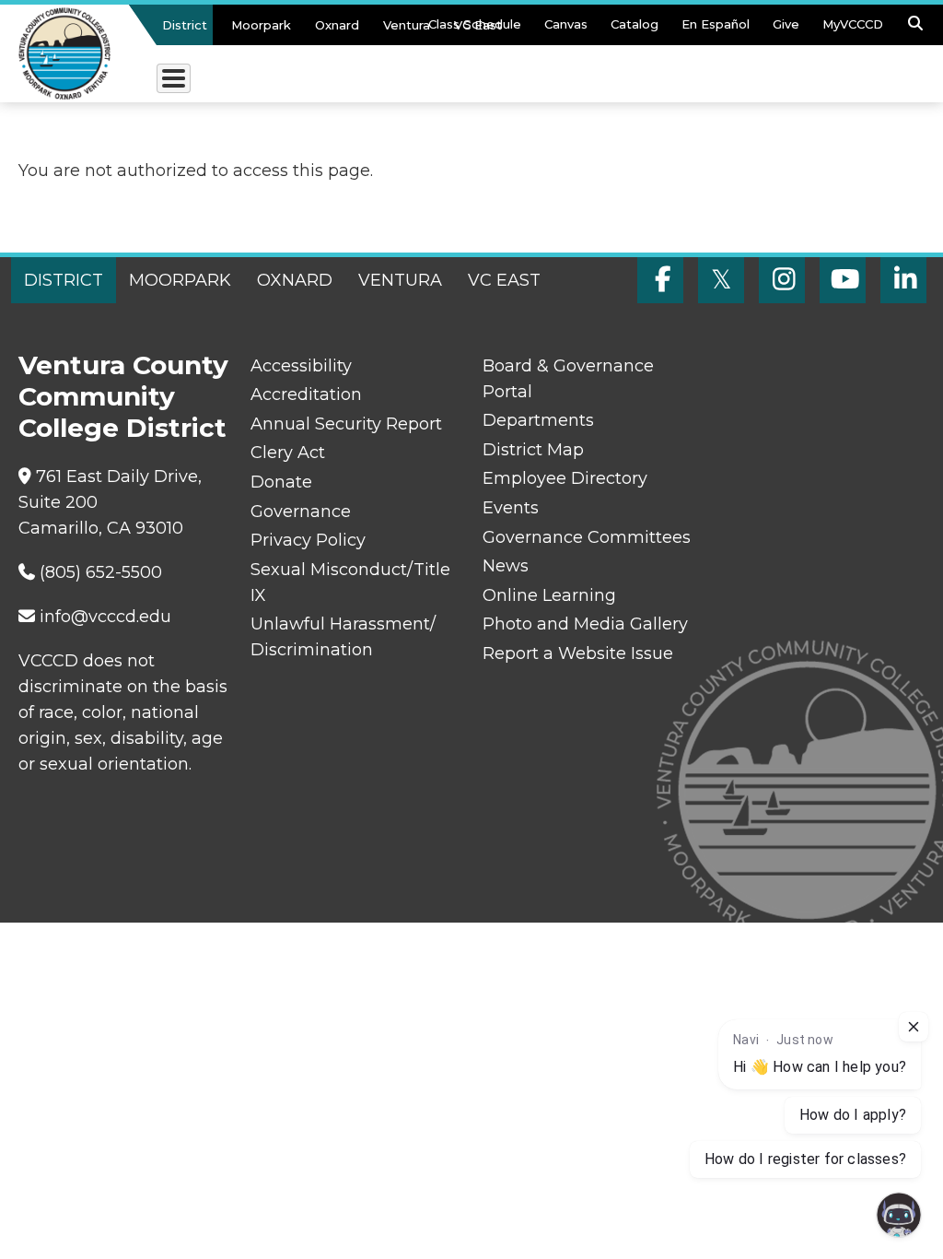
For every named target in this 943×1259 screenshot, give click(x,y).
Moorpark (261, 25)
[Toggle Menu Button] (174, 78)
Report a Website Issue (578, 653)
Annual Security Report (346, 424)
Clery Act (287, 452)
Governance (300, 511)
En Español (715, 24)
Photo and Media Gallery (585, 624)
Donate (281, 482)
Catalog (634, 24)
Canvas (566, 24)
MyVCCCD (852, 24)
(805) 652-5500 (101, 572)
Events (511, 508)
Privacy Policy (308, 540)
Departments (538, 420)
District (184, 25)
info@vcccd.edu (105, 616)
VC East (478, 25)
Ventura (406, 25)
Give (786, 24)
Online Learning (549, 595)
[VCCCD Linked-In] (903, 280)
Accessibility (301, 366)
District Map (533, 450)
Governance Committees (587, 537)
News (506, 566)
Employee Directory (565, 478)
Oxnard (337, 25)
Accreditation (306, 394)
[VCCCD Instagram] (782, 280)
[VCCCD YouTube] (843, 280)
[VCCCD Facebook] (660, 280)
